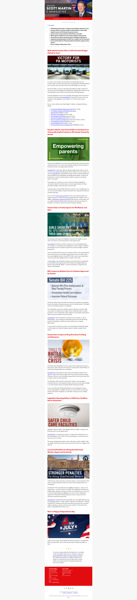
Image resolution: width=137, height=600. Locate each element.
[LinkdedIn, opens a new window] (71, 589)
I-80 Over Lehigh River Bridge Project (60, 119)
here (85, 189)
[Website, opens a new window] (73, 589)
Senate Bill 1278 (56, 173)
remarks (53, 261)
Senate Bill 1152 (51, 372)
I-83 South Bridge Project (57, 123)
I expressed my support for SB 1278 (60, 199)
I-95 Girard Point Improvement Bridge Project (62, 125)
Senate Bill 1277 (51, 170)
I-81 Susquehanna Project (57, 121)
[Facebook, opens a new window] (65, 589)
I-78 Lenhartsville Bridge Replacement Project (62, 109)
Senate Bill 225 (51, 318)
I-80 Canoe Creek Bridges (57, 114)
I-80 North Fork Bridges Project (58, 118)
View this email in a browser (68, 22)
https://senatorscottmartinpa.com (74, 596)
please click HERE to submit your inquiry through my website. (67, 555)
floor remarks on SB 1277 (63, 196)
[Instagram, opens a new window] (69, 589)
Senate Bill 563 (51, 434)
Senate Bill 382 (66, 97)
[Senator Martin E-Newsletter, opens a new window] (68, 10)
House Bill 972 (51, 244)
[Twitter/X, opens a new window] (67, 589)
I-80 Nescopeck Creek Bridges (58, 116)
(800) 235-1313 (56, 582)
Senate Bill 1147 (51, 500)
